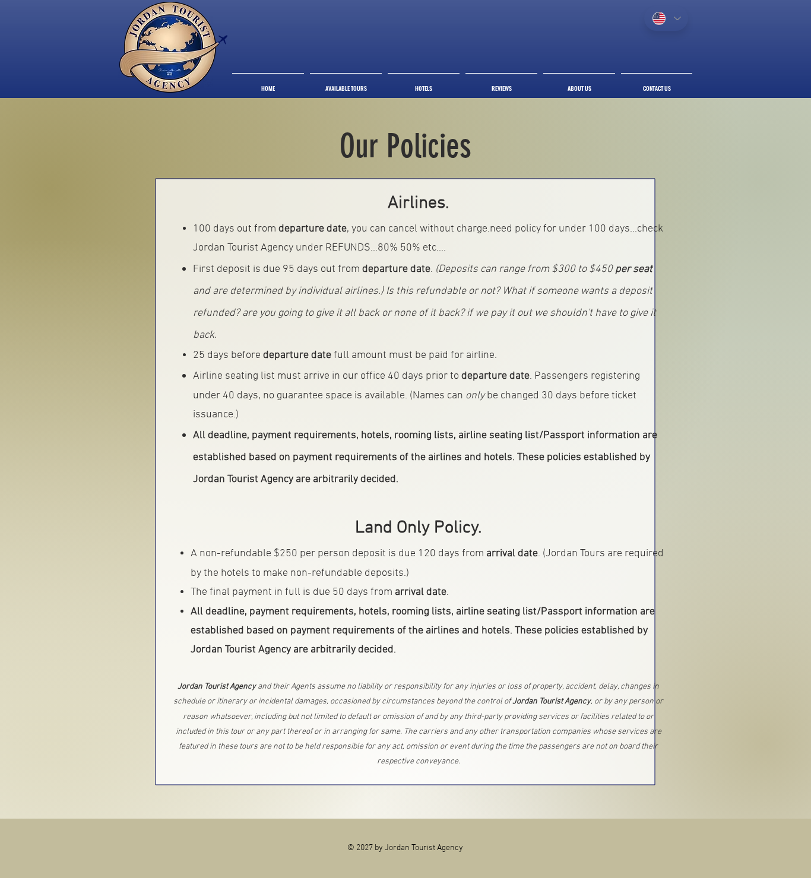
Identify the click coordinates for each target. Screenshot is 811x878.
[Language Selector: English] (666, 18)
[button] (346, 83)
